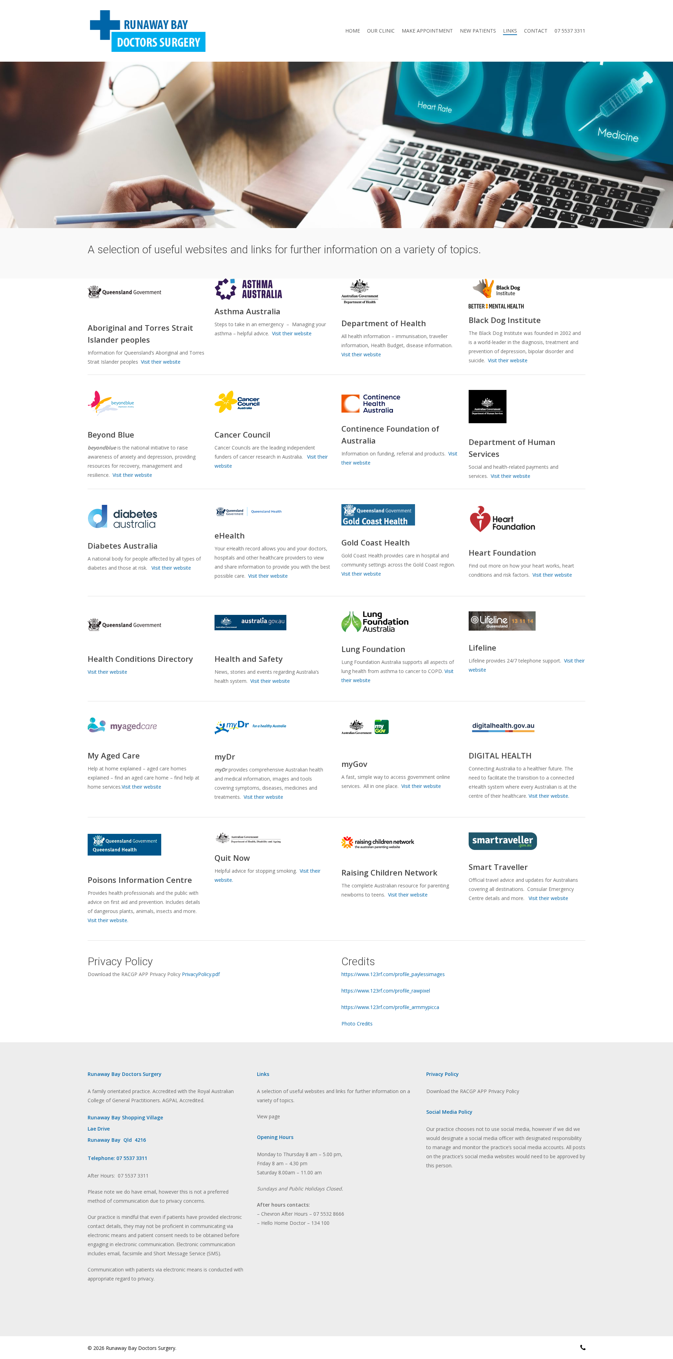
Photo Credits (357, 1023)
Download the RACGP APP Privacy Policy (472, 1091)
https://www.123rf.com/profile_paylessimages (393, 974)
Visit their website (161, 361)
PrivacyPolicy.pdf (201, 974)
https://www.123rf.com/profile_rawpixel (385, 990)
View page (268, 1116)
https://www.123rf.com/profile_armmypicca (390, 1007)
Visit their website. (549, 795)
